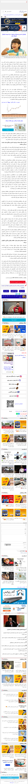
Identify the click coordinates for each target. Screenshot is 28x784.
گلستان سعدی (12, 388)
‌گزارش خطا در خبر (23, 413)
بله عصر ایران (4, 102)
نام (25, 524)
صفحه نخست (25, 31)
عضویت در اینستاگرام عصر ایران (12, 376)
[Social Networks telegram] (16, 294)
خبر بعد (21, 291)
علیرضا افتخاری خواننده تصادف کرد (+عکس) (16, 629)
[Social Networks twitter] (18, 294)
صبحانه (21, 416)
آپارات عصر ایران (12, 396)
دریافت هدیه (9, 777)
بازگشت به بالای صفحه (21, 587)
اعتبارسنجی (25, 552)
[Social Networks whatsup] (19, 294)
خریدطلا (8, 130)
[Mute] (5, 313)
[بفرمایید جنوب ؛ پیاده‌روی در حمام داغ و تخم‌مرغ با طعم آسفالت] (8, 358)
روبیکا (9, 102)
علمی (22, 31)
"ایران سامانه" (12, 782)
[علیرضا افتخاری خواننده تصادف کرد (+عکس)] (14, 621)
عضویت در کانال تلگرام (15, 102)
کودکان (18, 416)
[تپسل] (2, 300)
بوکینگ (22, 552)
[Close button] (27, 772)
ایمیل (25, 529)
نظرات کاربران (14, 291)
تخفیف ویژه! (14, 320)
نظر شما (25, 523)
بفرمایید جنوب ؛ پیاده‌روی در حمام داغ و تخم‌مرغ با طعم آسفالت (8, 363)
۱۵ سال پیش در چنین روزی (12, 380)
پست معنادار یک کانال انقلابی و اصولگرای (17, 642)
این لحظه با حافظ (12, 384)
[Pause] (3, 313)
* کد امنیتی (24, 542)
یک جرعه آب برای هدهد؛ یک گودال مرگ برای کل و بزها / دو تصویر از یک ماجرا (8, 368)
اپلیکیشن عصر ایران (18, 404)
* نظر (25, 533)
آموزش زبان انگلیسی (13, 392)
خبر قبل (6, 291)
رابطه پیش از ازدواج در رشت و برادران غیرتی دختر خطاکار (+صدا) (13, 645)
